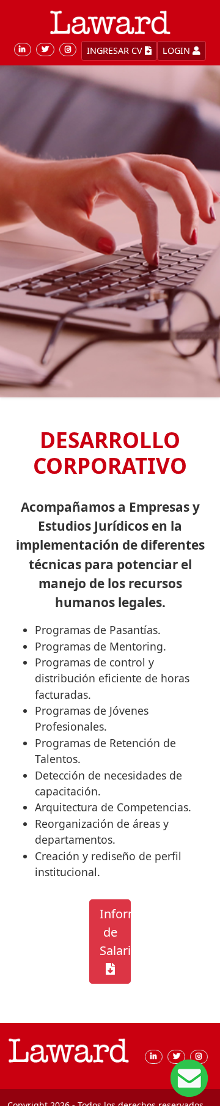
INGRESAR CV (116, 50)
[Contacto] (189, 1077)
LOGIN (178, 50)
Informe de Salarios (115, 932)
